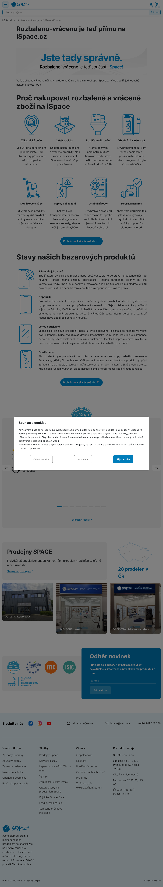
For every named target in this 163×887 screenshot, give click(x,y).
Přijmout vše (123, 459)
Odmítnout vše (41, 459)
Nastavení (83, 459)
